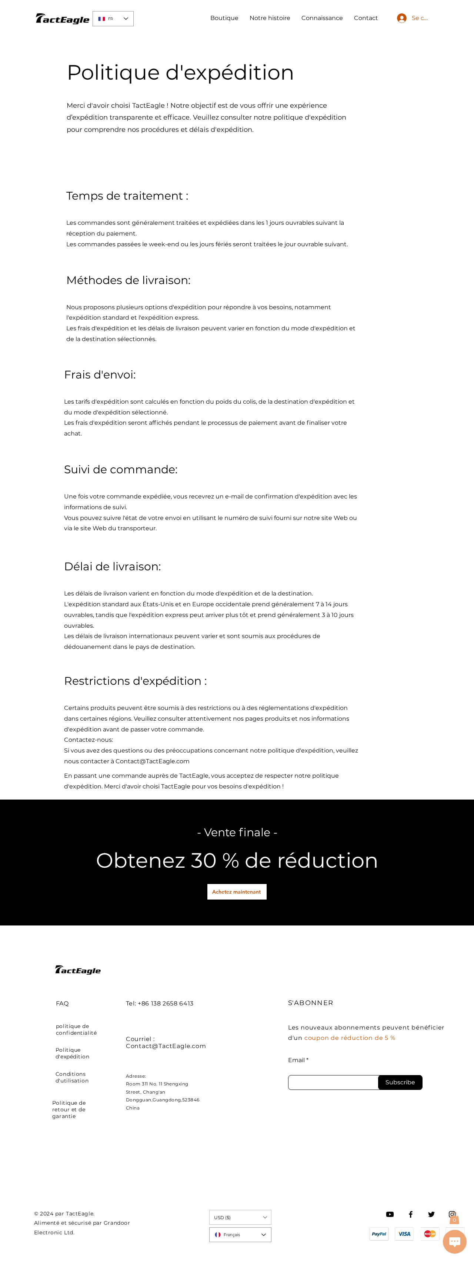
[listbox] (240, 1217)
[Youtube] (389, 1214)
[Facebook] (410, 1214)
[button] (454, 1218)
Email (296, 1060)
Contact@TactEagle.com (153, 761)
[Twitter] (431, 1214)
